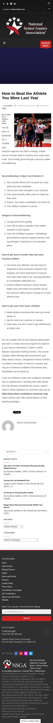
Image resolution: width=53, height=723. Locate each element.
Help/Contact (40, 671)
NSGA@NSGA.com (18, 9)
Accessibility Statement (11, 671)
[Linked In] (15, 4)
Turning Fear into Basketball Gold (16, 480)
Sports (4, 573)
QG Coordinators (9, 593)
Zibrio (4, 108)
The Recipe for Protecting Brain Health (18, 493)
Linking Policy (27, 671)
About (4, 563)
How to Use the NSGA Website (11, 598)
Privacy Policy (42, 666)
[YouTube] (7, 4)
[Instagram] (11, 4)
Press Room (7, 587)
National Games (8, 569)
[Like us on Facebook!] (16, 653)
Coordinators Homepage (12, 590)
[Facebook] (4, 4)
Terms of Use (35, 668)
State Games (7, 566)
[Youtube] (21, 653)
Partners (5, 580)
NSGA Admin (8, 105)
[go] (46, 451)
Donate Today (7, 583)
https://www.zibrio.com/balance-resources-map (25, 394)
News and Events (9, 576)
